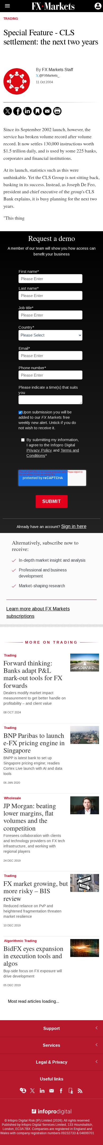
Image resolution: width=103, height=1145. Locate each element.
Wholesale (12, 798)
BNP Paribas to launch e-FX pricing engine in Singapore (34, 743)
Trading (10, 19)
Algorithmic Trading (20, 941)
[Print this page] (57, 111)
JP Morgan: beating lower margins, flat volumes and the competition (29, 817)
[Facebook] (17, 111)
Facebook (61, 1091)
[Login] (97, 5)
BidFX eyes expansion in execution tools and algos (33, 956)
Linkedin (42, 1091)
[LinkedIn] (27, 111)
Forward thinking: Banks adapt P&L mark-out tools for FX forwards (32, 674)
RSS (80, 1091)
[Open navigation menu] (5, 6)
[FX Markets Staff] (16, 81)
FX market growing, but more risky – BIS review (35, 891)
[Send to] (47, 111)
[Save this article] (37, 111)
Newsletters (51, 1091)
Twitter (32, 1091)
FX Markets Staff (57, 69)
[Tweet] (7, 111)
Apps (70, 1091)
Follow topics (23, 1091)
